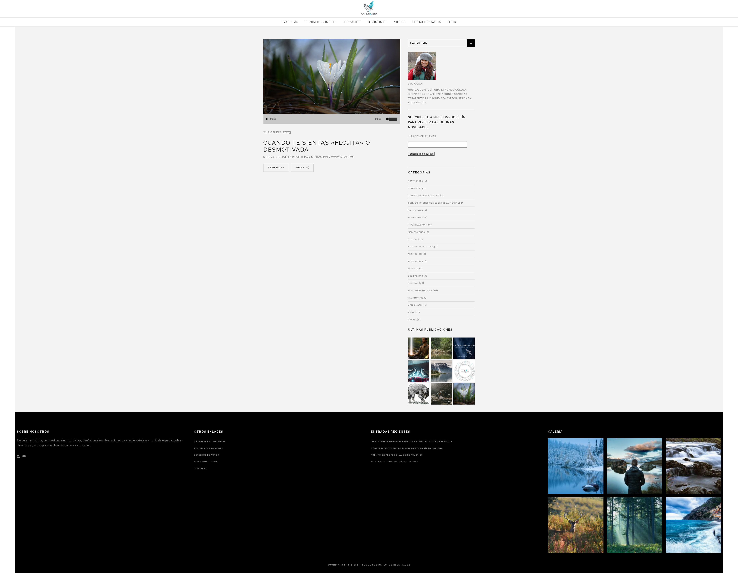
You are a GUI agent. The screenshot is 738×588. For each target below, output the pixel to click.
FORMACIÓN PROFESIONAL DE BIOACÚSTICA (397, 455)
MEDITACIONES (416, 232)
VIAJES (412, 312)
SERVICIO (413, 269)
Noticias (413, 239)
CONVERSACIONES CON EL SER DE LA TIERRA (432, 203)
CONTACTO (200, 468)
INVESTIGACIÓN (417, 225)
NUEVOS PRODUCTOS (420, 247)
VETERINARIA (415, 305)
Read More (276, 167)
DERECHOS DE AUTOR (206, 455)
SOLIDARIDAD (415, 276)
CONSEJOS (414, 188)
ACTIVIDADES (415, 181)
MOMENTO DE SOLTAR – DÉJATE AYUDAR (394, 462)
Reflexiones (415, 261)
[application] (331, 119)
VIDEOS (412, 320)
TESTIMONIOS (415, 298)
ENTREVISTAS (415, 210)
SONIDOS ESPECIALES (420, 290)
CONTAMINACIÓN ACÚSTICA (423, 196)
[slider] (394, 117)
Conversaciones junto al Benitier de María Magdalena (407, 448)
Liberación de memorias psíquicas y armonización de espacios (411, 441)
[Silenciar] (388, 119)
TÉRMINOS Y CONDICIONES (210, 441)
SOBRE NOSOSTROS (206, 462)
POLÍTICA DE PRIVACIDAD (208, 448)
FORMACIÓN (415, 217)
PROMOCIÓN (415, 254)
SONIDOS (413, 283)
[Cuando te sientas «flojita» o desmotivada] (331, 76)
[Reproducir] (267, 119)
